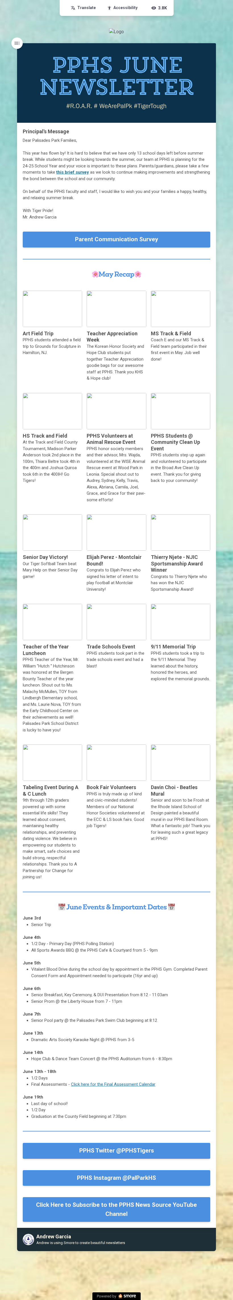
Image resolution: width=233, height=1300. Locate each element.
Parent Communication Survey (116, 239)
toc (17, 43)
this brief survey (72, 172)
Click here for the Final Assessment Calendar (113, 1084)
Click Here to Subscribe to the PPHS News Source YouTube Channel (116, 1209)
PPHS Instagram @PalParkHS (116, 1177)
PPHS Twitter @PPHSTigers (116, 1150)
